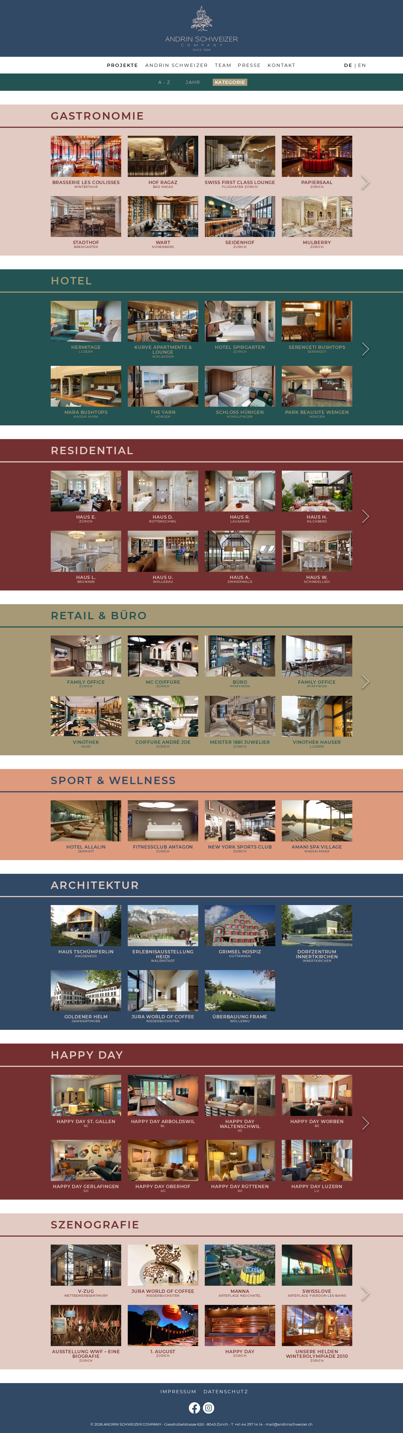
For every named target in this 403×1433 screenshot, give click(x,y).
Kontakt (282, 65)
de (348, 65)
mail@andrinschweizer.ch (289, 1424)
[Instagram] (208, 1408)
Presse (249, 65)
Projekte (122, 65)
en (362, 65)
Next (366, 182)
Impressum (178, 1391)
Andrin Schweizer (176, 65)
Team (223, 65)
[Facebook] (194, 1408)
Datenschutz (225, 1391)
